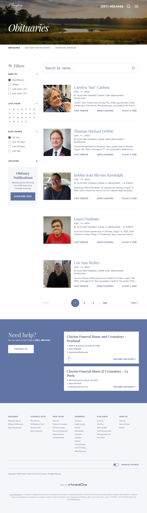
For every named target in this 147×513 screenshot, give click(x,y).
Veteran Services (58, 434)
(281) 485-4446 (112, 6)
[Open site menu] (136, 6)
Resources (80, 416)
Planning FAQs (102, 427)
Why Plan (100, 424)
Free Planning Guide (104, 431)
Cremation (78, 434)
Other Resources (80, 451)
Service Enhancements (60, 431)
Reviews (122, 427)
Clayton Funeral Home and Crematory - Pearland (96, 338)
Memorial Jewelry (36, 431)
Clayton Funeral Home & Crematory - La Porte (97, 373)
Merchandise (79, 431)
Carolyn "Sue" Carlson (92, 87)
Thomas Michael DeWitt (93, 131)
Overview (56, 421)
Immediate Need (58, 437)
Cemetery (78, 437)
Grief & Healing (80, 448)
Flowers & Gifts (37, 416)
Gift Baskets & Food (37, 424)
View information (15, 494)
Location (13, 161)
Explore (123, 359)
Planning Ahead (80, 444)
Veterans (78, 441)
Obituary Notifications (15, 424)
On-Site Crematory (59, 427)
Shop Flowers (35, 421)
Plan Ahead (102, 416)
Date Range (15, 131)
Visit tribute (81, 110)
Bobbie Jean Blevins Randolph (98, 174)
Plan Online (101, 437)
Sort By (12, 74)
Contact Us (20, 348)
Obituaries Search (14, 421)
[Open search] (128, 6)
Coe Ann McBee (87, 262)
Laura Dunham (86, 218)
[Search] (133, 68)
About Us (123, 416)
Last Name (14, 103)
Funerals (77, 427)
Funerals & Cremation (60, 424)
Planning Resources (103, 434)
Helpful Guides (80, 424)
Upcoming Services (14, 427)
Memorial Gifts (35, 427)
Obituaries (13, 416)
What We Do (58, 416)
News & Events (124, 424)
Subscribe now (23, 196)
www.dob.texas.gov (73, 499)
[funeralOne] (79, 484)
